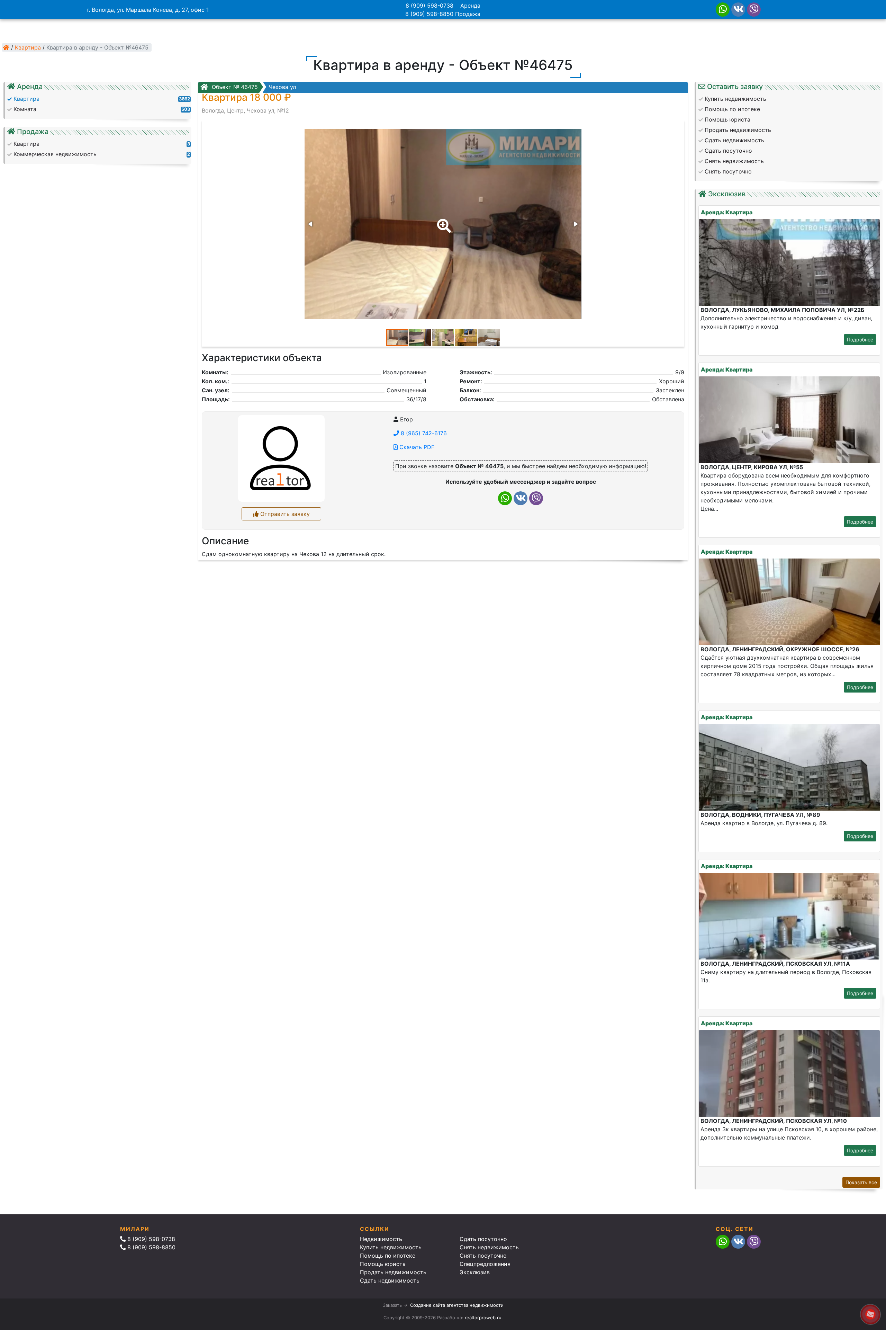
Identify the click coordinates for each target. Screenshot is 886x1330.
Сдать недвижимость (389, 1280)
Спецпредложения (485, 1263)
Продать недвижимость (393, 1272)
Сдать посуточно (483, 1238)
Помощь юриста (383, 1263)
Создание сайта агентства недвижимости (457, 1305)
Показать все (861, 1182)
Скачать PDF (416, 447)
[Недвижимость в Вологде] (6, 47)
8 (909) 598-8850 (429, 13)
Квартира (28, 47)
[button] (442, 220)
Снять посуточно (483, 1255)
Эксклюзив (475, 1272)
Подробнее (860, 339)
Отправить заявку (284, 513)
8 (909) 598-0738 (429, 5)
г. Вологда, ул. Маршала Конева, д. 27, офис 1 (148, 9)
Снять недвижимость (489, 1247)
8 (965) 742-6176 (423, 433)
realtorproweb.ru (483, 1317)
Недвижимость (381, 1238)
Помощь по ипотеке (387, 1255)
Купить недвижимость (391, 1247)
